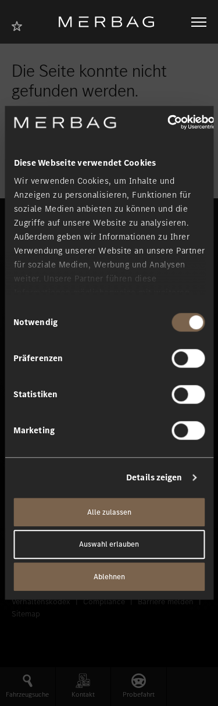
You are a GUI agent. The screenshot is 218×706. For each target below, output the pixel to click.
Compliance (104, 601)
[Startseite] (111, 22)
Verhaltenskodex (41, 601)
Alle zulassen (109, 512)
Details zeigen (154, 477)
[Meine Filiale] (20, 25)
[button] (27, 686)
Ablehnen (109, 577)
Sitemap (26, 613)
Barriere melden (166, 601)
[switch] (188, 358)
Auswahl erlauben (109, 545)
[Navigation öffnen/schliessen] (199, 22)
